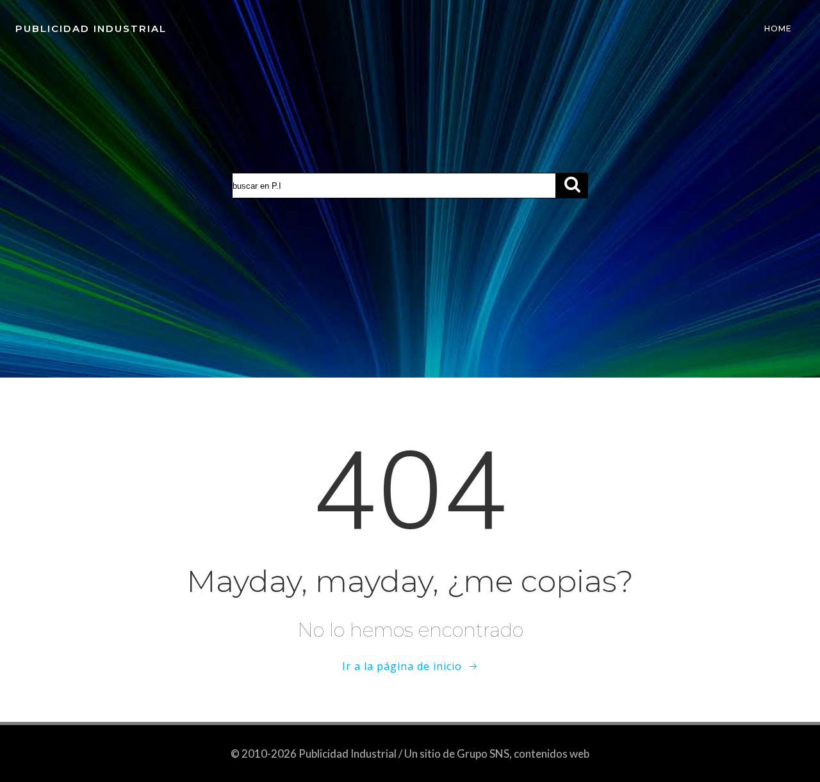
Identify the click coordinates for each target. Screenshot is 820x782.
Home (778, 28)
